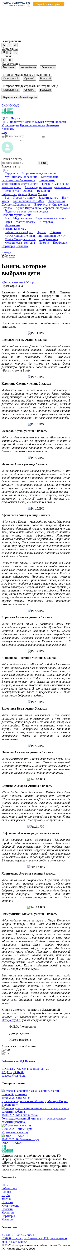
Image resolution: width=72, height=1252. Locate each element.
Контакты (8, 128)
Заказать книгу (48, 197)
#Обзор (29, 282)
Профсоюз (60, 242)
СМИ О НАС (10, 105)
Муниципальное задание (21, 176)
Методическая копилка (20, 242)
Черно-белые (28, 67)
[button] (4, 132)
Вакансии (43, 190)
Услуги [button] (42, 194)
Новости (60, 121)
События (55, 232)
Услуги (49, 121)
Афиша (29, 121)
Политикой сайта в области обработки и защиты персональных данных (31, 20)
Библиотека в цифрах (19, 232)
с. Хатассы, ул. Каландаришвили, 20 (25, 1068)
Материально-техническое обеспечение (31, 178)
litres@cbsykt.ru (11, 1020)
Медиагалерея (22, 218)
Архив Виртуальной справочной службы (43, 208)
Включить (9, 67)
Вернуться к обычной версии (20, 97)
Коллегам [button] (20, 228)
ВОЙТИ (11, 139)
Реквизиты (12, 190)
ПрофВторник (48, 239)
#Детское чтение (12, 282)
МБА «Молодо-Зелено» (20, 239)
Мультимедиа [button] (22, 215)
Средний (29, 78)
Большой (45, 78)
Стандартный (10, 78)
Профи (41, 232)
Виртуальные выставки (51, 218)
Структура (11, 173)
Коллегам (38, 125)
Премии (44, 242)
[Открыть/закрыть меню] (21, 140)
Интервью (46, 221)
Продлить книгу (24, 197)
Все (7, 197)
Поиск (42, 162)
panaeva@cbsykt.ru (14, 1075)
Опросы (28, 190)
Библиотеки (16, 121)
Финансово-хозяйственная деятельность (28, 182)
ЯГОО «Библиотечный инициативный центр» (35, 235)
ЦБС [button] (5, 170)
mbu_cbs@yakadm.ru (15, 1241)
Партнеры (52, 125)
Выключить (48, 67)
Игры (8, 221)
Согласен (8, 37)
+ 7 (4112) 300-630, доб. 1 (18, 1234)
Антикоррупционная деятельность (47, 187)
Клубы (39, 121)
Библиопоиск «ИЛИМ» (28, 201)
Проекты (26, 125)
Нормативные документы (39, 173)
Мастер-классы (26, 221)
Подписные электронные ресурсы (27, 211)
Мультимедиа (10, 125)
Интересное (12, 225)
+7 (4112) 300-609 (13, 1072)
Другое (6, 253)
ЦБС (5, 121)
